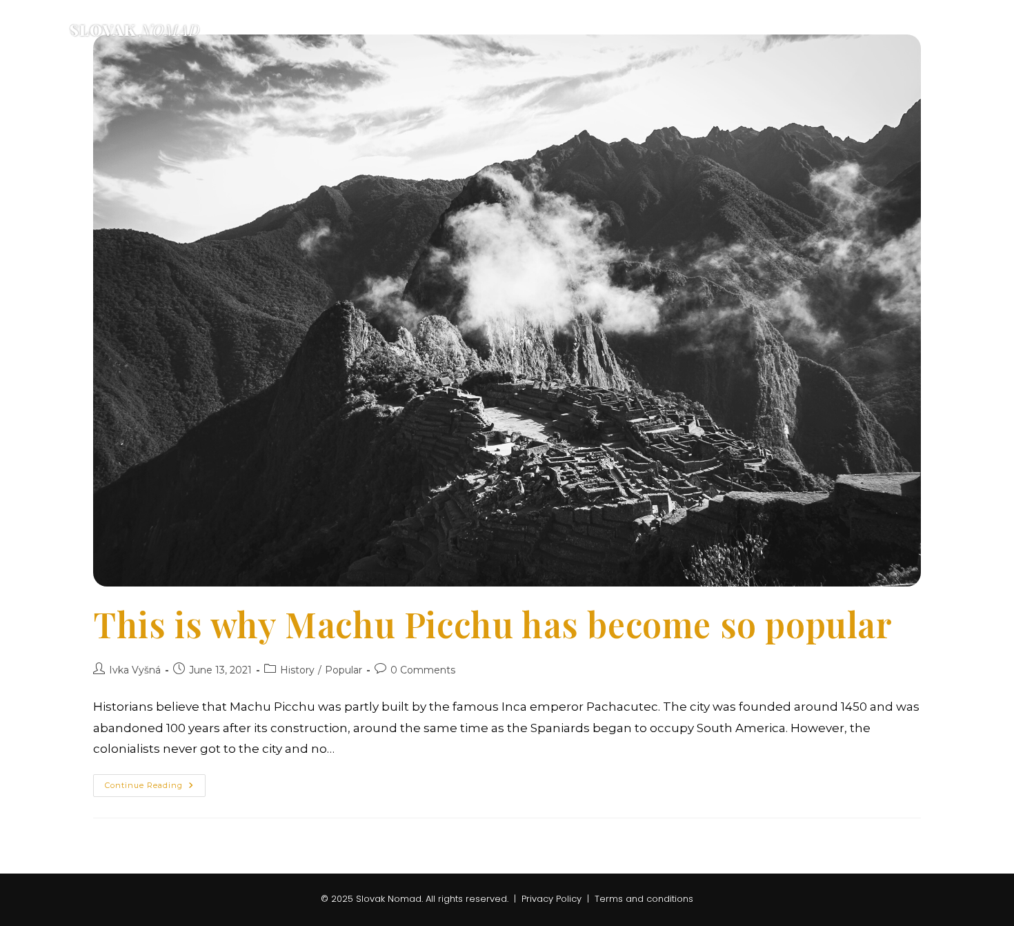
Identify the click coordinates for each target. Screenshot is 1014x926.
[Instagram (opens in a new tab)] (945, 28)
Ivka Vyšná (135, 670)
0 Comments (422, 670)
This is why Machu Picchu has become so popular (493, 624)
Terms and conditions (644, 898)
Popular (343, 670)
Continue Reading (155, 788)
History (297, 670)
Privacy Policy (552, 898)
